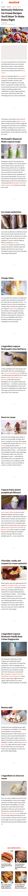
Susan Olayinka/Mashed (21, 157)
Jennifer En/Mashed (22, 794)
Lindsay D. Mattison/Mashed (20, 364)
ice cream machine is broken (12, 373)
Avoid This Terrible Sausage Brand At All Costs (6, 865)
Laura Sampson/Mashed (21, 723)
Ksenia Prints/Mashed (21, 433)
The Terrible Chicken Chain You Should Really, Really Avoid (6, 886)
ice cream (22, 121)
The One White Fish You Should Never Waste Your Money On (20, 886)
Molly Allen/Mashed (22, 227)
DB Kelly (5, 23)
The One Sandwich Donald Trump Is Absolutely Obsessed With (20, 866)
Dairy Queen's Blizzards (8, 512)
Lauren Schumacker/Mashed (20, 579)
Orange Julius (13, 309)
